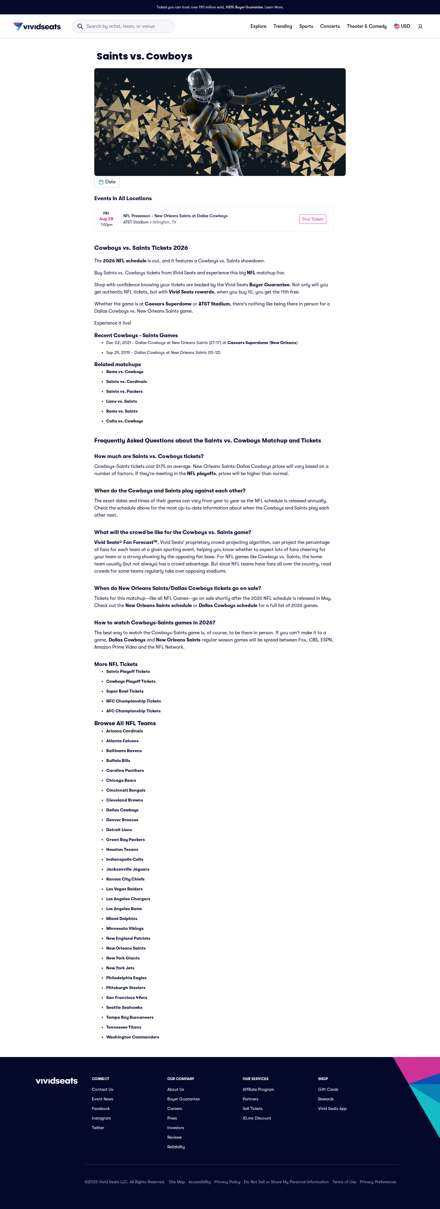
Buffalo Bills (118, 760)
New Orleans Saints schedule (158, 605)
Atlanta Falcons (122, 740)
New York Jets (120, 967)
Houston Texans (122, 849)
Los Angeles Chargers (128, 898)
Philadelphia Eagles (126, 977)
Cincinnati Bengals (125, 790)
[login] (420, 26)
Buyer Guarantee (269, 285)
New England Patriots (128, 938)
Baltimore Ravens (124, 750)
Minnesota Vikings (125, 928)
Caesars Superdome (168, 304)
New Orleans (283, 342)
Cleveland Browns (124, 800)
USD (405, 26)
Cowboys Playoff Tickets (131, 681)
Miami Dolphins (121, 918)
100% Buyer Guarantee (244, 7)
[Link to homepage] (38, 26)
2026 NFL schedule (124, 261)
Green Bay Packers (125, 839)
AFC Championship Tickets (133, 710)
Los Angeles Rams (124, 908)
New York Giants (123, 958)
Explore (258, 26)
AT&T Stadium (214, 304)
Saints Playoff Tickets (128, 671)
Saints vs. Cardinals (126, 381)
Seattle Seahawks (124, 1007)
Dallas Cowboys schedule (228, 605)
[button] (106, 182)
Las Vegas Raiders (124, 888)
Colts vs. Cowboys (124, 421)
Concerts (330, 26)
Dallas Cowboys (127, 640)
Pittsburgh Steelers (125, 987)
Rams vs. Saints (122, 411)
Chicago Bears (121, 780)
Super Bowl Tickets (125, 691)
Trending (283, 26)
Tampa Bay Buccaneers (130, 1017)
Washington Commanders (132, 1037)
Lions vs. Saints (121, 401)
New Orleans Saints (178, 640)
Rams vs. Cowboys (124, 371)
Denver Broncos (122, 819)
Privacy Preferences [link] (378, 1181)
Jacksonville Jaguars (127, 869)
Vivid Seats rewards (191, 292)
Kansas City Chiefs (125, 879)
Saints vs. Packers (124, 391)
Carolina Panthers (125, 770)
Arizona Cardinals (124, 731)
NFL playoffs (201, 473)
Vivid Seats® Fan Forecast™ (125, 542)
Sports (306, 26)
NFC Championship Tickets (133, 701)
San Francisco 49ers (126, 997)
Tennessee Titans (123, 1027)
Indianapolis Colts (124, 859)
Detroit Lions (119, 829)
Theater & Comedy (367, 26)
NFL (251, 273)
